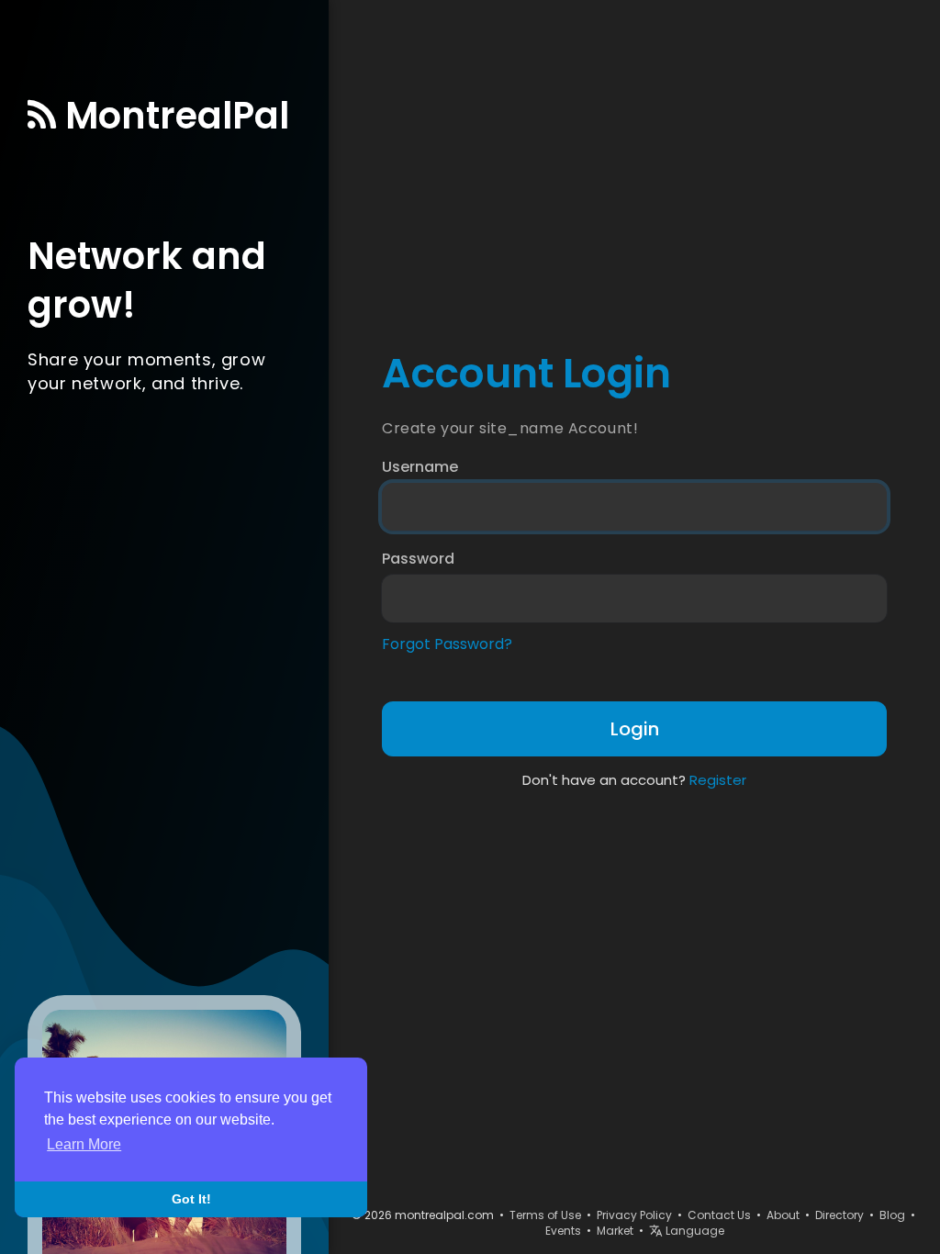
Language (693, 1230)
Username (420, 467)
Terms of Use (545, 1215)
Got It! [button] (191, 1199)
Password (418, 559)
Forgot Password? (447, 644)
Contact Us (719, 1215)
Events (563, 1230)
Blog (892, 1215)
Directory (839, 1215)
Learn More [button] (84, 1144)
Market (615, 1230)
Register (717, 779)
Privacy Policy (634, 1215)
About (783, 1215)
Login (634, 729)
